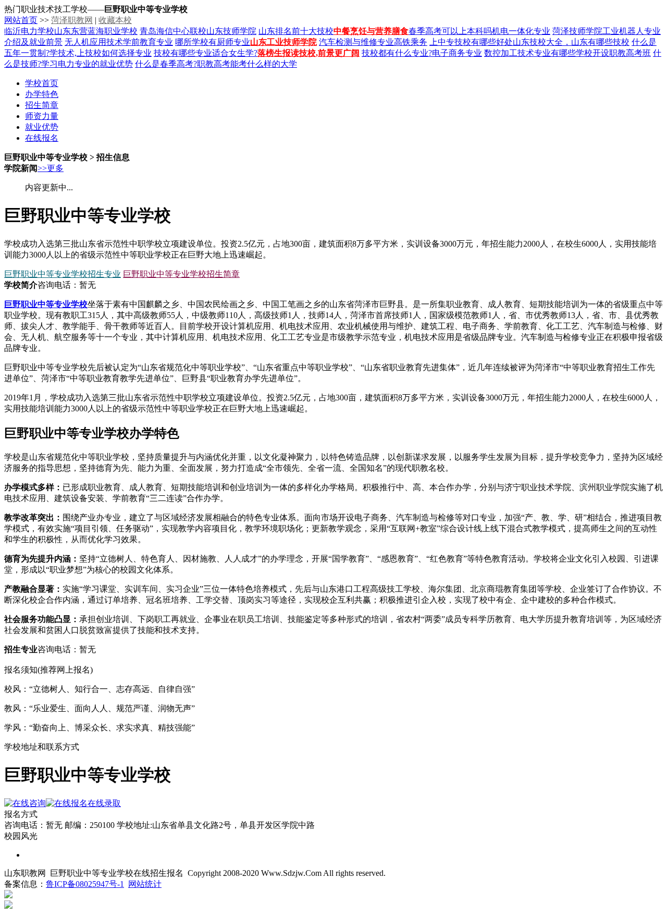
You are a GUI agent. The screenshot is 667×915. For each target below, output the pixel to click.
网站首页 (21, 20)
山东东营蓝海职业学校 (96, 31)
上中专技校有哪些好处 (471, 42)
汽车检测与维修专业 (356, 42)
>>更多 (51, 168)
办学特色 (41, 94)
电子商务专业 (457, 52)
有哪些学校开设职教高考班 (601, 52)
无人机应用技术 (94, 42)
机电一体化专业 (521, 31)
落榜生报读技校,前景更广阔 (308, 52)
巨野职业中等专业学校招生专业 (62, 274)
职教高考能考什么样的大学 (247, 63)
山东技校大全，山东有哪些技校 (571, 42)
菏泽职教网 (72, 20)
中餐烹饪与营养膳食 (371, 31)
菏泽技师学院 (577, 31)
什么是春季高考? (166, 63)
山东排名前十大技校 (296, 31)
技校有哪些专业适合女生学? (205, 52)
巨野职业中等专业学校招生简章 (181, 274)
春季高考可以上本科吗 (450, 31)
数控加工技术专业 (517, 52)
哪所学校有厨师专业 (212, 42)
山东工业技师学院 (283, 42)
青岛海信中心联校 (173, 31)
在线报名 (41, 137)
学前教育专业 (148, 42)
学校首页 (41, 83)
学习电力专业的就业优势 (87, 63)
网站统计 (145, 884)
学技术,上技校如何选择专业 (101, 52)
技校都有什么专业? (397, 52)
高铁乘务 (410, 42)
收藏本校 (115, 20)
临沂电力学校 (29, 31)
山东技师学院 (231, 31)
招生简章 (41, 105)
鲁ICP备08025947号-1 (85, 884)
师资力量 (41, 116)
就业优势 (41, 127)
